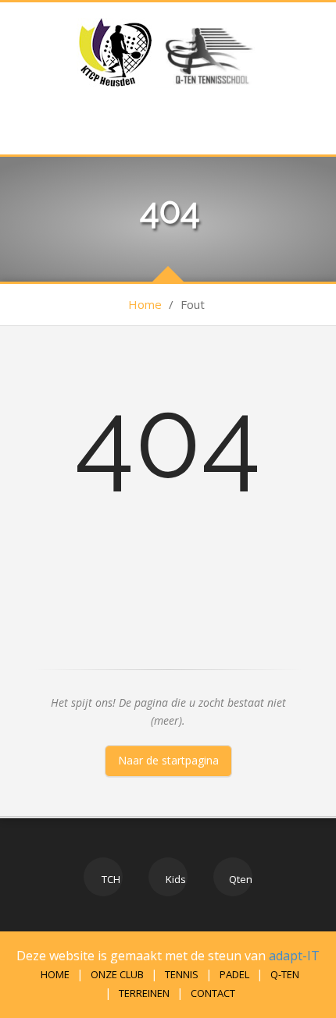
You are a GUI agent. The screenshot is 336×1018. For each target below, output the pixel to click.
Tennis (181, 974)
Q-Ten (284, 974)
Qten (239, 879)
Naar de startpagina (168, 760)
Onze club (117, 974)
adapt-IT (294, 955)
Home (145, 304)
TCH (109, 879)
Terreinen (144, 993)
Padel (234, 974)
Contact (213, 993)
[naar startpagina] (116, 51)
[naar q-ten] (207, 51)
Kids (174, 879)
